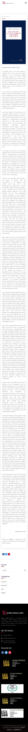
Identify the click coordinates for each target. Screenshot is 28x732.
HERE (11, 539)
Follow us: (10, 730)
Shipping (3, 593)
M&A (2, 589)
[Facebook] (3, 554)
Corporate (3, 581)
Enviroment (6, 16)
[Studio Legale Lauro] (8, 2)
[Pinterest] (9, 554)
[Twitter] (6, 554)
